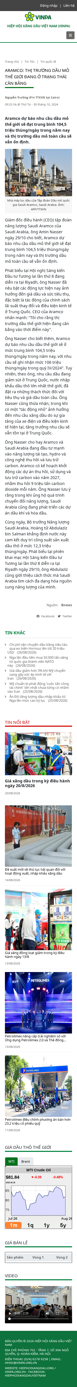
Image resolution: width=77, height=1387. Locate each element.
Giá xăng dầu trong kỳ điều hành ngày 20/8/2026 (37, 783)
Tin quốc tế (48, 61)
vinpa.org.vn (15, 1372)
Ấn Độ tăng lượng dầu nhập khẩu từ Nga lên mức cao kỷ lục (37, 698)
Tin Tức (30, 61)
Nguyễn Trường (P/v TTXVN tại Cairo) (32, 97)
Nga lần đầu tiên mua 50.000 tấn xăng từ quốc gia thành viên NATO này (37, 661)
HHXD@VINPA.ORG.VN (21, 1363)
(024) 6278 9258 (36, 1359)
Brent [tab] (25, 1161)
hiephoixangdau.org (36, 1368)
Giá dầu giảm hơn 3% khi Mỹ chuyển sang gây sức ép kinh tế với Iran (36, 674)
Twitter (67, 616)
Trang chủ (12, 61)
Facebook (47, 616)
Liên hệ (69, 5)
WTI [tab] (11, 1161)
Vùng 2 (62, 1257)
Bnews (66, 605)
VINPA (7, 13)
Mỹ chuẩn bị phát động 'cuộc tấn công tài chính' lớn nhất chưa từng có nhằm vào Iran (38, 687)
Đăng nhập (48, 5)
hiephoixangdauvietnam (25, 1375)
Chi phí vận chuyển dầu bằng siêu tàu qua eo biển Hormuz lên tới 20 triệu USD (37, 648)
